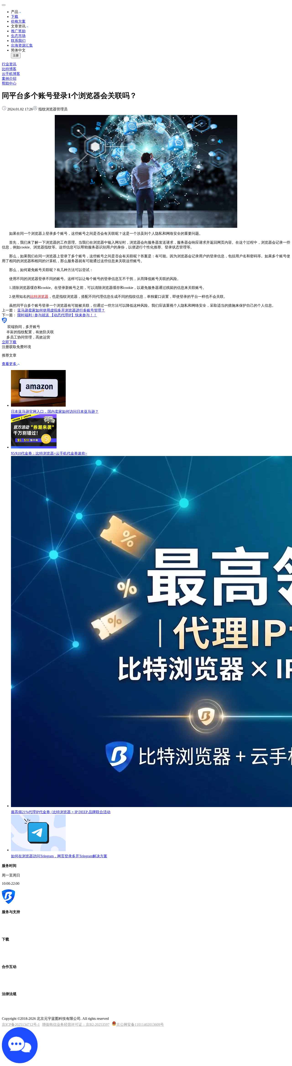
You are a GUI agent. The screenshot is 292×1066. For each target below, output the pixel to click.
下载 (14, 17)
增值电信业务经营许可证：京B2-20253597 (76, 1024)
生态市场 (18, 36)
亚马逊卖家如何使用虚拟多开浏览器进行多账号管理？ (61, 310)
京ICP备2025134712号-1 (21, 1024)
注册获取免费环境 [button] (16, 347)
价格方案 (18, 21)
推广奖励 (18, 31)
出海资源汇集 (22, 45)
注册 (16, 55)
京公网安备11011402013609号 (140, 1024)
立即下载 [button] (9, 342)
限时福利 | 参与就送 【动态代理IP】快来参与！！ (57, 315)
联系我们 (18, 41)
